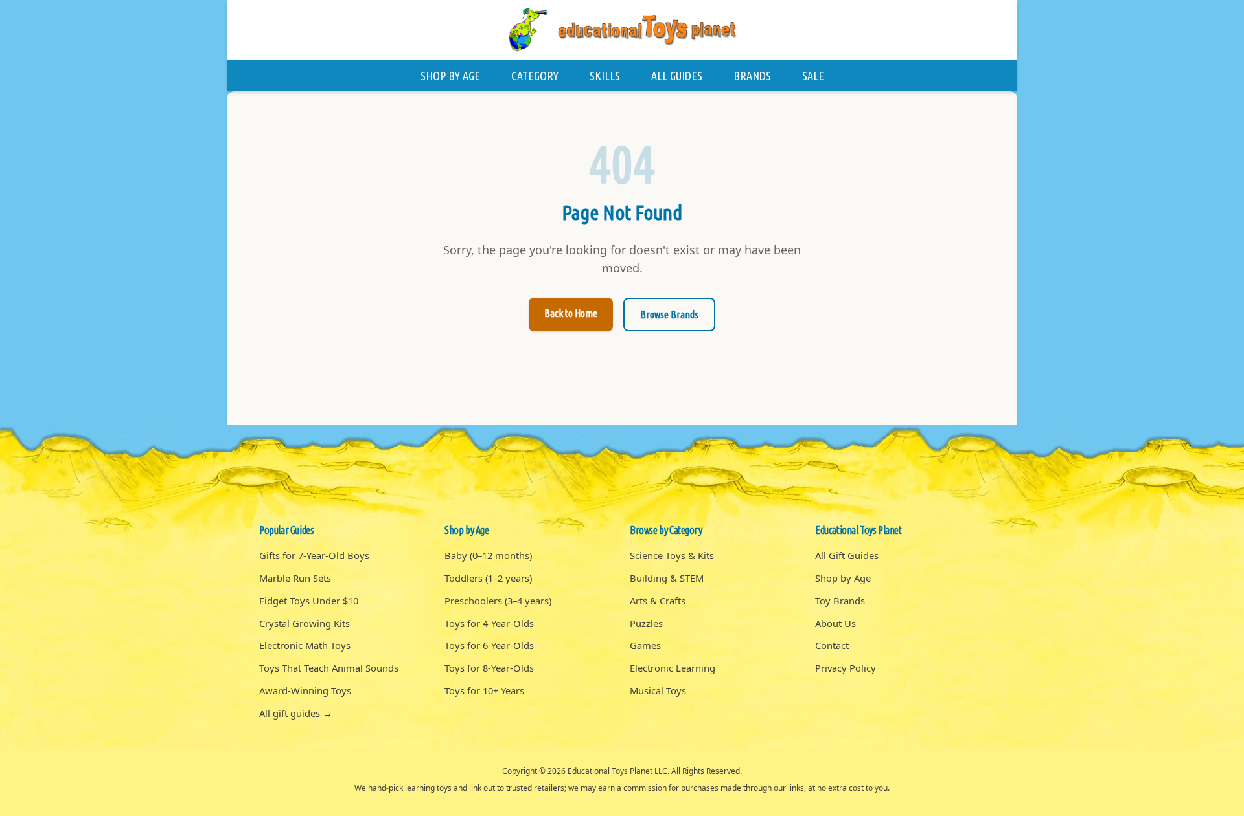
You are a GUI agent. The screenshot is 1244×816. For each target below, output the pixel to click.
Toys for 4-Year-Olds (489, 623)
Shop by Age (843, 577)
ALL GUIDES (676, 75)
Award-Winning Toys (305, 690)
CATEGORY (535, 75)
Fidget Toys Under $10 (308, 600)
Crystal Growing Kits (304, 623)
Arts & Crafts (657, 600)
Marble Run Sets (295, 577)
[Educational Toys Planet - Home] (622, 30)
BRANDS (752, 75)
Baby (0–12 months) (488, 555)
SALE (813, 75)
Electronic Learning (672, 667)
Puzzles (646, 623)
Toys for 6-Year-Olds (489, 645)
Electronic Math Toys (305, 645)
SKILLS (605, 75)
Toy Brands (840, 600)
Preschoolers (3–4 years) (497, 600)
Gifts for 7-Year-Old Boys (314, 555)
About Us (835, 623)
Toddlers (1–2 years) (488, 577)
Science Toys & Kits (672, 555)
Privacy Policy (845, 667)
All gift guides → (295, 713)
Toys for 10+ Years (484, 690)
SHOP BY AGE (450, 75)
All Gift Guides (847, 555)
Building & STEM (667, 577)
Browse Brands (669, 314)
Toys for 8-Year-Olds (489, 667)
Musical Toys (658, 690)
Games (645, 645)
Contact (832, 645)
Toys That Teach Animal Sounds (328, 667)
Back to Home (570, 313)
